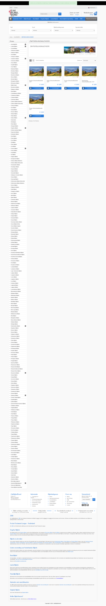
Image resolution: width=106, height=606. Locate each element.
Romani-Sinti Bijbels (15, 366)
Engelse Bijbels (45, 19)
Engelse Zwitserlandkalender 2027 (36, 81)
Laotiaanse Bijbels (15, 268)
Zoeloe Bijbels (14, 473)
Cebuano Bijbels (14, 97)
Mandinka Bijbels (15, 301)
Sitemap (34, 506)
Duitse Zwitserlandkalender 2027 (53, 81)
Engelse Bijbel (13, 533)
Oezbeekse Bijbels (15, 338)
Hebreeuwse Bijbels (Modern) (17, 183)
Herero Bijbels (14, 185)
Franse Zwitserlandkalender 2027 (35, 109)
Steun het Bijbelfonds (15, 485)
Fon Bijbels (13, 146)
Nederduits (13, 119)
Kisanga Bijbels (14, 248)
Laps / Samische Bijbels (16, 270)
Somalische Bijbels (15, 391)
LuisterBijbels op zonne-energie (41, 570)
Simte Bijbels (14, 383)
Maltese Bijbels (14, 299)
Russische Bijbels (15, 372)
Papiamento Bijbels (15, 346)
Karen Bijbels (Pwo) (15, 224)
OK (60, 13)
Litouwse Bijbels (14, 283)
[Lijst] (33, 60)
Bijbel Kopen (27, 19)
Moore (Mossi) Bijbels (16, 319)
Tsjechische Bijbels (15, 436)
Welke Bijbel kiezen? (16, 596)
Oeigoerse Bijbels (15, 334)
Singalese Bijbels (15, 385)
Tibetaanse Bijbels (15, 421)
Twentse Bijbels (14, 448)
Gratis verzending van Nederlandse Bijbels (23, 548)
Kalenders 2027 (17, 19)
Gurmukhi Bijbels (15, 173)
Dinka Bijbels (14, 115)
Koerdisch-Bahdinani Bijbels (17, 252)
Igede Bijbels (14, 197)
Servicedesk (69, 503)
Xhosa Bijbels (14, 466)
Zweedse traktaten (48, 542)
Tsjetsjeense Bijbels (15, 438)
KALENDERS (14, 44)
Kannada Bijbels (14, 217)
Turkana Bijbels (14, 442)
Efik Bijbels (13, 121)
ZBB (81, 19)
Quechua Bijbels (14, 362)
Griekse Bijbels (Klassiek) (17, 162)
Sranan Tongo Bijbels (15, 397)
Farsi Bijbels (14, 140)
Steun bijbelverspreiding (66, 19)
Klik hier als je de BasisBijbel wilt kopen (24, 559)
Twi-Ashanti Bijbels (15, 452)
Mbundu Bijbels (14, 311)
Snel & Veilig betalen (36, 500)
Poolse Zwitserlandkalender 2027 (71, 81)
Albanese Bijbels (15, 52)
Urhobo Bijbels (14, 456)
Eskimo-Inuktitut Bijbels (16, 130)
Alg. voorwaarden (70, 501)
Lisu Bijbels (13, 281)
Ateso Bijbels (14, 62)
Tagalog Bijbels (14, 407)
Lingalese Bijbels (15, 279)
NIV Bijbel (57, 532)
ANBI (76, 19)
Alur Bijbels (13, 54)
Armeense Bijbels (15, 60)
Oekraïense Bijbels (15, 336)
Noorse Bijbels (14, 330)
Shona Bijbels (14, 381)
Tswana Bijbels (14, 440)
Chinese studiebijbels (20, 542)
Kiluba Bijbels (14, 238)
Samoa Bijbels (14, 375)
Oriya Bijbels (14, 340)
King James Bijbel (48, 532)
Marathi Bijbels (14, 305)
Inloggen (77, 14)
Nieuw (51, 496)
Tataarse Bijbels (14, 415)
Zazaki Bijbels (14, 470)
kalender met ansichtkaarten (43, 584)
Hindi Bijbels (14, 189)
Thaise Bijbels (14, 419)
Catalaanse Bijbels (15, 95)
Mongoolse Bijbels (15, 317)
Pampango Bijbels (15, 348)
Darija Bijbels (14, 109)
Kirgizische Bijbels (15, 244)
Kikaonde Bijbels (15, 234)
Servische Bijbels (15, 379)
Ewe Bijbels (13, 136)
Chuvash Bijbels (14, 105)
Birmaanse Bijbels (15, 83)
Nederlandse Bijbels (15, 326)
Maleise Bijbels (14, 297)
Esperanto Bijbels (15, 132)
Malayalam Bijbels (15, 295)
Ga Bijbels (13, 154)
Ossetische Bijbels (15, 344)
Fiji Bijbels (13, 142)
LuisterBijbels (54, 19)
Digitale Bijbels (15, 590)
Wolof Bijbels (14, 464)
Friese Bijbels (14, 150)
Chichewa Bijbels (15, 99)
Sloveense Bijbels (15, 387)
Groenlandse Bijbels (15, 164)
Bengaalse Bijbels (15, 81)
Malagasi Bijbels (14, 293)
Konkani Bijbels (14, 258)
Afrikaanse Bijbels (15, 50)
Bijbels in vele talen (16, 539)
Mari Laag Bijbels (15, 309)
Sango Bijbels (14, 377)
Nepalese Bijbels (15, 328)
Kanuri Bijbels (14, 219)
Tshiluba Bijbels (14, 432)
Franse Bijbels (14, 148)
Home (12, 41)
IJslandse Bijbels (15, 199)
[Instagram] (88, 505)
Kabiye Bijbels (14, 213)
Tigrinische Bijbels (15, 424)
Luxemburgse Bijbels (15, 289)
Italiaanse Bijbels (15, 205)
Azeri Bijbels (14, 66)
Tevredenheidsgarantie (37, 499)
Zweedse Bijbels (14, 479)
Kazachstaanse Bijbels (16, 230)
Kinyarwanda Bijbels (15, 240)
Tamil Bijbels (14, 413)
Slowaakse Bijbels (15, 389)
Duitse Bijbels (14, 117)
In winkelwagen (38, 88)
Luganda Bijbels (14, 285)
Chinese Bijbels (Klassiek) (17, 103)
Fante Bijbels (14, 138)
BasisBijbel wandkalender (20, 561)
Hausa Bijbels (14, 177)
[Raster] (30, 60)
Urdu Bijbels (14, 454)
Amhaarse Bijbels (15, 56)
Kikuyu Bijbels (14, 236)
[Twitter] (85, 505)
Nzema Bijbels (14, 332)
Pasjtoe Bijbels (14, 350)
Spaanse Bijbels (14, 395)
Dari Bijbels (13, 107)
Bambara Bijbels (14, 70)
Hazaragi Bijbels (14, 179)
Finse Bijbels (14, 144)
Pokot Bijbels (14, 354)
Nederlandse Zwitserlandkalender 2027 (88, 81)
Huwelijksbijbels (58, 542)
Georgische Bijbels (15, 158)
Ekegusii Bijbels (14, 126)
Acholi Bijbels (14, 48)
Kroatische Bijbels (15, 264)
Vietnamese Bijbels (15, 458)
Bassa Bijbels (14, 77)
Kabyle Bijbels (14, 215)
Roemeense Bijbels (15, 364)
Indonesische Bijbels (15, 203)
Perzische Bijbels (15, 352)
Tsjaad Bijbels (14, 434)
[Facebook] (83, 505)
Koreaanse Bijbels (15, 260)
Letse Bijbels (14, 277)
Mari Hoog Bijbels (15, 307)
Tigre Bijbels (14, 426)
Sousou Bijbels (14, 393)
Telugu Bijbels (14, 417)
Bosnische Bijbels (15, 87)
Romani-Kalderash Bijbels (17, 368)
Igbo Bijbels (13, 195)
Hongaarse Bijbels (15, 191)
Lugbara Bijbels (14, 287)
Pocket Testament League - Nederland (22, 523)
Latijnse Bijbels (14, 273)
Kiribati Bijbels (14, 242)
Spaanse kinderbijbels (38, 542)
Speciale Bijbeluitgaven (16, 483)
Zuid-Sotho (13, 475)
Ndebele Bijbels (14, 321)
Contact (68, 505)
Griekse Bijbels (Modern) (16, 160)
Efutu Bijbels (14, 124)
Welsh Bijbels (14, 460)
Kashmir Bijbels (14, 228)
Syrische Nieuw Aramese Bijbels (18, 403)
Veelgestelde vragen (36, 502)
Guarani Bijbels (14, 168)
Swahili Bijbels (14, 399)
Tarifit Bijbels (14, 411)
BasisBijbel (36, 19)
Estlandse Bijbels (15, 134)
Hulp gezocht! (35, 504)
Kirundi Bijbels (14, 246)
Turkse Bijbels (14, 446)
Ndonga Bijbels (14, 324)
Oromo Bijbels (14, 342)
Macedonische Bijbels (16, 291)
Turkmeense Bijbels (15, 444)
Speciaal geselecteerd (54, 498)
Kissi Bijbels (14, 250)
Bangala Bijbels (14, 73)
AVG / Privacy (69, 498)
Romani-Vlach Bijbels (16, 370)
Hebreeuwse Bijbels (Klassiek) (18, 181)
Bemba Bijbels (14, 79)
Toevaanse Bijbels (15, 428)
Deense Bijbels (14, 111)
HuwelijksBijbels (53, 500)
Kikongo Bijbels (14, 232)
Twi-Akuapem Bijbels (15, 450)
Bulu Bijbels (13, 91)
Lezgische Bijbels (15, 275)
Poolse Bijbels (14, 356)
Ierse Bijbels (14, 193)
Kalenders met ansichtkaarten (19, 582)
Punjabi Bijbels (14, 360)
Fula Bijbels (13, 152)
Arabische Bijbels (15, 58)
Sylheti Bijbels (14, 401)
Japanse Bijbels (14, 207)
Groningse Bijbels (15, 166)
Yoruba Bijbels (14, 468)
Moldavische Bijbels (15, 313)
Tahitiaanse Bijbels (15, 409)
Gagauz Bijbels (14, 156)
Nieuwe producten (91, 19)
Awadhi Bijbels (14, 64)
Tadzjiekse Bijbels (15, 405)
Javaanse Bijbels (15, 209)
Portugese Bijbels (15, 358)
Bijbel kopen (70, 551)
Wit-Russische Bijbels (16, 462)
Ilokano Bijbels (14, 201)
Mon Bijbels (13, 315)
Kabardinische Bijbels (16, 211)
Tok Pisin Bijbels (14, 430)
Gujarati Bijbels (14, 170)
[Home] (10, 19)
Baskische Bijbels (15, 75)
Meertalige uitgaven (15, 481)
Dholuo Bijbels (14, 113)
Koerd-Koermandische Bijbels (17, 254)
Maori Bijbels (14, 303)
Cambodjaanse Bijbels (16, 93)
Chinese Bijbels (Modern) (16, 101)
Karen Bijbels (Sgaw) (15, 226)
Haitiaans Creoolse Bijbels (17, 175)
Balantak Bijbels (14, 68)
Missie (68, 496)
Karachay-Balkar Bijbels (16, 221)
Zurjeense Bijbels (15, 477)
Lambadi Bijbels (14, 266)
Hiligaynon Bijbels (15, 187)
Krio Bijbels (13, 262)
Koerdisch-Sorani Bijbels (16, 256)
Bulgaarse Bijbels (15, 89)
